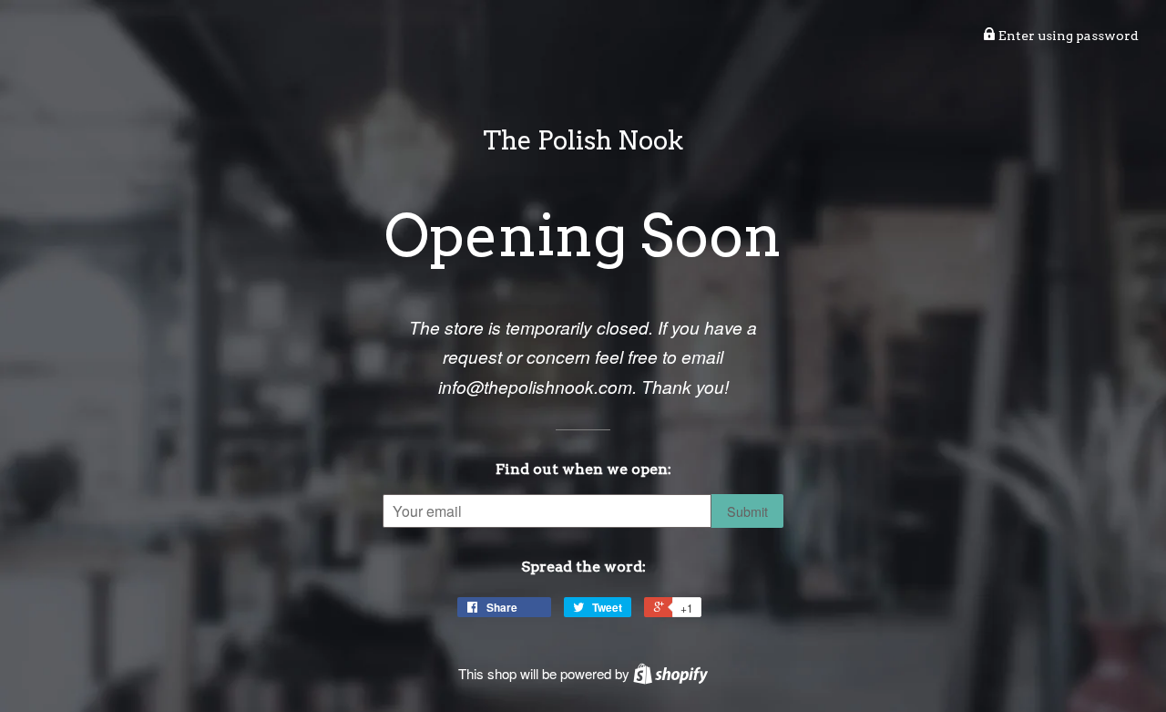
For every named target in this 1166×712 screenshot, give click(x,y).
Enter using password (1067, 35)
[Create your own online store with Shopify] (670, 673)
